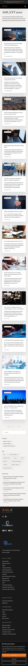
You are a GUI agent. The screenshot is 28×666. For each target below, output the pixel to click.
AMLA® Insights (7, 443)
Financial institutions (7, 601)
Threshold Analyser (7, 585)
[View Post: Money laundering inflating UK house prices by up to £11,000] (14, 103)
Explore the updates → (17, 2)
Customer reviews (6, 632)
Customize (14, 659)
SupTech (5, 464)
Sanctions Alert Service (8, 587)
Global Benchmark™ (7, 570)
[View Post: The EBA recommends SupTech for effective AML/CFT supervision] (14, 169)
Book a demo (5, 618)
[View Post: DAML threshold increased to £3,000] (14, 202)
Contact (4, 616)
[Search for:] (14, 432)
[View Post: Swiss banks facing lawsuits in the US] (14, 232)
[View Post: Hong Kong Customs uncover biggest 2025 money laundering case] (14, 34)
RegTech (6, 461)
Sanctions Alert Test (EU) (8, 589)
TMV (3, 583)
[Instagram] (3, 516)
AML (4, 454)
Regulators (5, 603)
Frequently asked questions (9, 634)
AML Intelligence (13, 454)
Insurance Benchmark (7, 572)
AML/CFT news (8, 64)
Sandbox (4, 574)
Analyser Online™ (6, 563)
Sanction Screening (17, 461)
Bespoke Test (5, 578)
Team (3, 612)
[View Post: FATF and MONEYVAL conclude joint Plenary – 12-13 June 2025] (14, 397)
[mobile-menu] (25, 6)
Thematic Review (15, 464)
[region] (14, 654)
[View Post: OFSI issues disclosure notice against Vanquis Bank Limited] (14, 69)
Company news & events (8, 446)
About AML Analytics (7, 610)
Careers (4, 614)
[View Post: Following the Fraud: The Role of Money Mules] (14, 136)
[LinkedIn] (5, 516)
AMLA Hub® (5, 561)
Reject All (14, 662)
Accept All (14, 655)
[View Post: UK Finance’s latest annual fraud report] (14, 331)
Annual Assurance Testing (8, 576)
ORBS (3, 565)
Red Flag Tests (6, 580)
